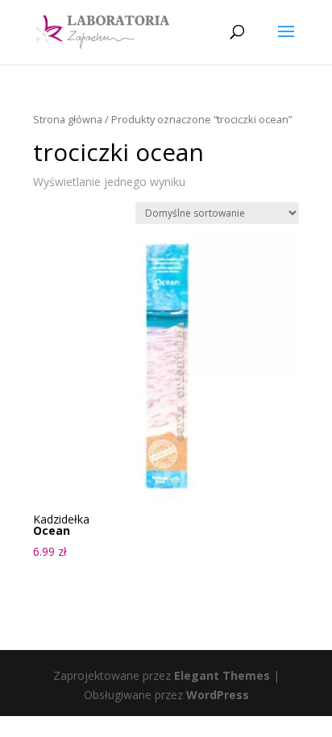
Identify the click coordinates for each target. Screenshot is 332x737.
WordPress (217, 694)
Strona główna (67, 119)
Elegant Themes (222, 675)
